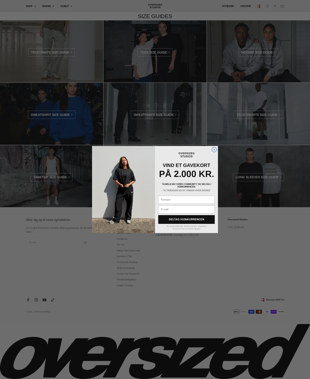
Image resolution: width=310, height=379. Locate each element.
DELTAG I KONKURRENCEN (186, 219)
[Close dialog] (214, 149)
